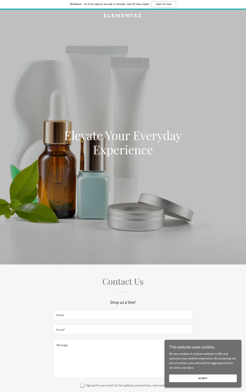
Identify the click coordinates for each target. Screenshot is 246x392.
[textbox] (123, 315)
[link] (123, 16)
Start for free (163, 4)
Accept (203, 378)
